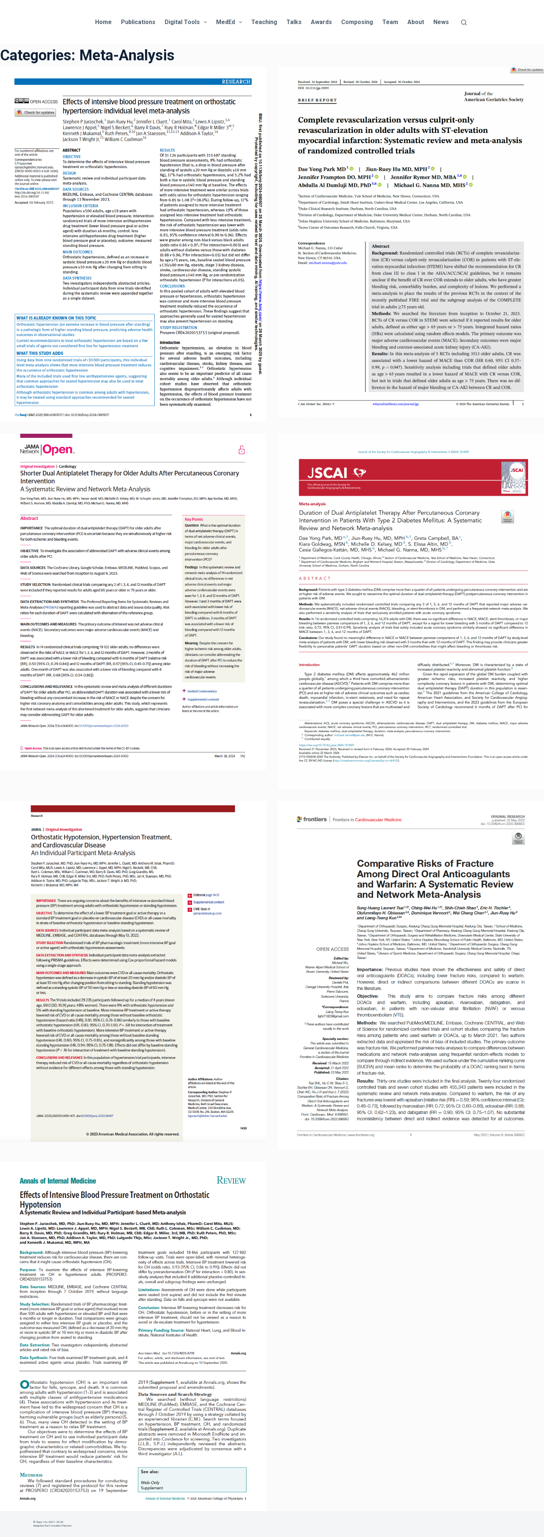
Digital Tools (182, 22)
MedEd (225, 22)
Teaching (264, 22)
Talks (294, 22)
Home (103, 22)
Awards (321, 22)
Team (390, 22)
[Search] (464, 22)
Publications (138, 22)
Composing (357, 22)
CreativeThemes (61, 1525)
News (441, 22)
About (415, 22)
